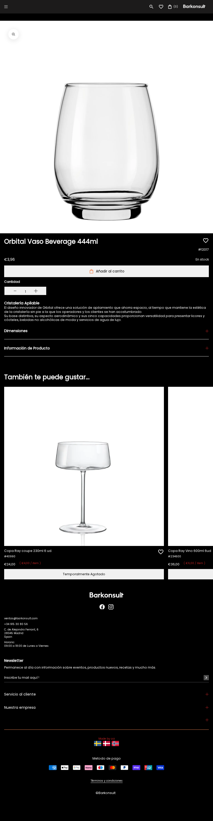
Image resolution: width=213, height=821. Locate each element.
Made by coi (106, 739)
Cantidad (12, 281)
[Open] (6, 6)
